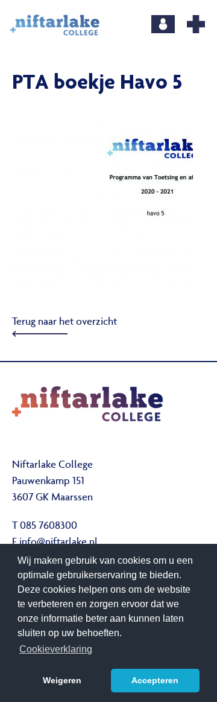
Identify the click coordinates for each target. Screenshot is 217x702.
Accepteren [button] (154, 680)
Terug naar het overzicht (64, 322)
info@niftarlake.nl (58, 542)
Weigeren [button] (62, 680)
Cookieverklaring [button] (55, 649)
